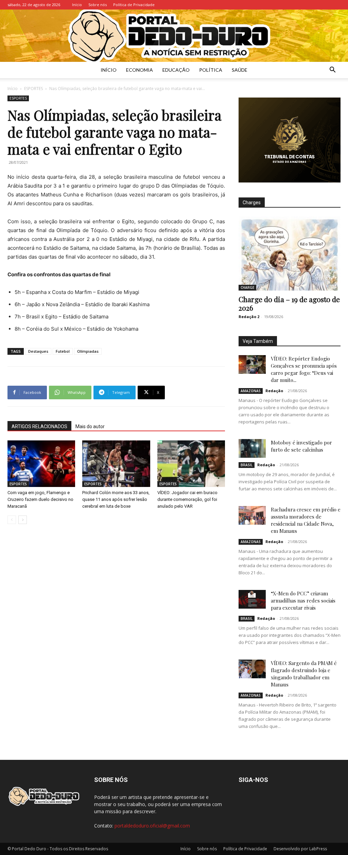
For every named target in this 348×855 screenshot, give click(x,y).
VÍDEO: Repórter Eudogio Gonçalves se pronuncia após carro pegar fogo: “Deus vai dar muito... (304, 369)
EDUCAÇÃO (176, 70)
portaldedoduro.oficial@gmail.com (152, 825)
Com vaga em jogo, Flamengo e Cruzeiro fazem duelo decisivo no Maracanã (40, 499)
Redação (274, 390)
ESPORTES (33, 88)
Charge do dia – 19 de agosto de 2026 (289, 303)
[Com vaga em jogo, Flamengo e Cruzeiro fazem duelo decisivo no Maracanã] (41, 463)
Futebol (63, 351)
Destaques (38, 351)
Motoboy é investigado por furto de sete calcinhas (301, 446)
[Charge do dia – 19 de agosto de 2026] (290, 253)
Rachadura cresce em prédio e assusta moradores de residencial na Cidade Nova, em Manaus (306, 520)
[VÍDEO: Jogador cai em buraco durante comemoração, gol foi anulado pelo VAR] (191, 463)
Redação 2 (249, 316)
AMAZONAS (251, 390)
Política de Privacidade (134, 4)
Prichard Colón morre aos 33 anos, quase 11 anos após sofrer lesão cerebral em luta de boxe (116, 499)
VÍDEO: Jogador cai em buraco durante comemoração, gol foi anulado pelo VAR (187, 499)
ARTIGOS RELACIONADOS (39, 426)
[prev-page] (11, 520)
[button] (332, 70)
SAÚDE (239, 70)
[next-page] (22, 520)
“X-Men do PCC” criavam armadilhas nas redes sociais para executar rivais (303, 600)
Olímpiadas (88, 351)
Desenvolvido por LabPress (300, 849)
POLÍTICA (210, 70)
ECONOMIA (139, 70)
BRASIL (247, 465)
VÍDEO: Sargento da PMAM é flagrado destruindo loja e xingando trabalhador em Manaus (304, 674)
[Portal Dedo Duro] (174, 36)
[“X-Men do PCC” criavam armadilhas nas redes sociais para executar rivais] (252, 599)
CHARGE (247, 287)
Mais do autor (90, 426)
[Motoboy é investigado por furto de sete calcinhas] (252, 448)
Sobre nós (97, 4)
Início (77, 4)
